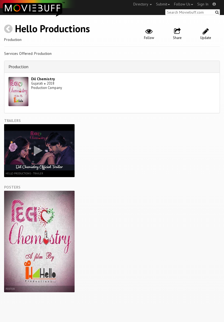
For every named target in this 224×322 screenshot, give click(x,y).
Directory (141, 4)
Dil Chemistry (43, 78)
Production (18, 66)
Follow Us (182, 4)
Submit (161, 4)
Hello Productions (52, 28)
